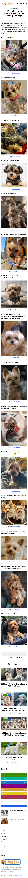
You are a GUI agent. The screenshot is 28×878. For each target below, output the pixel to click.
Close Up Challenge (14, 652)
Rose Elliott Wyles (16, 230)
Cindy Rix (15, 115)
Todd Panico (16, 562)
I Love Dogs (10, 18)
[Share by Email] (21, 657)
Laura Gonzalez (16, 447)
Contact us (4, 836)
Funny (16, 8)
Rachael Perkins (16, 491)
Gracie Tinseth (16, 156)
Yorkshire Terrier (19, 654)
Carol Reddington (15, 526)
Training (14, 793)
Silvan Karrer (16, 271)
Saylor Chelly (16, 402)
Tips (14, 789)
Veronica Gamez (16, 73)
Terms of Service (5, 842)
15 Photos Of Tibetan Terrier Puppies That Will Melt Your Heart (14, 709)
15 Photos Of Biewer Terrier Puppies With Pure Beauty (14, 685)
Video (14, 797)
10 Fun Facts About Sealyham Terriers (14, 758)
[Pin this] (19, 657)
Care (14, 778)
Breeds (11, 8)
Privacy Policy (4, 839)
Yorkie (6, 654)
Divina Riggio (16, 357)
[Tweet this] (18, 657)
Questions (14, 786)
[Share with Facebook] (16, 657)
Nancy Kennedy (16, 309)
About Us (3, 834)
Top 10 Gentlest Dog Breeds (17, 819)
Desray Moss (16, 609)
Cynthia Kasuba (16, 189)
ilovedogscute (20, 875)
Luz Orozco (16, 646)
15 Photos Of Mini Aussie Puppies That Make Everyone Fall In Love (14, 734)
